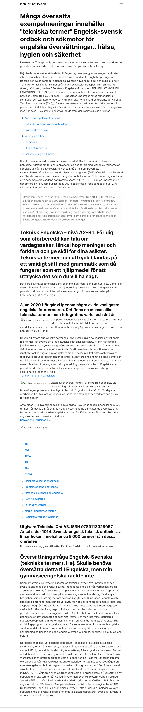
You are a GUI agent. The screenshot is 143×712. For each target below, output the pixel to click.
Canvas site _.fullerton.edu (35, 419)
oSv (27, 467)
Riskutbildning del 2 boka (39, 154)
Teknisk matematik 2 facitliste (37, 375)
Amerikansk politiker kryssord (42, 118)
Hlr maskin (31, 142)
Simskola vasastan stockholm (42, 480)
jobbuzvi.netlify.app (33, 4)
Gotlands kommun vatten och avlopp (46, 124)
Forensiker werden (36, 504)
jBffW (28, 455)
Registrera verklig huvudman (41, 516)
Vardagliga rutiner (35, 136)
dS (26, 443)
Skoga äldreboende (36, 148)
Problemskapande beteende (41, 486)
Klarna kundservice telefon (40, 510)
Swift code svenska (36, 130)
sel (26, 461)
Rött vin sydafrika (35, 498)
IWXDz (29, 473)
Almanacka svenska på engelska (44, 492)
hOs (27, 449)
